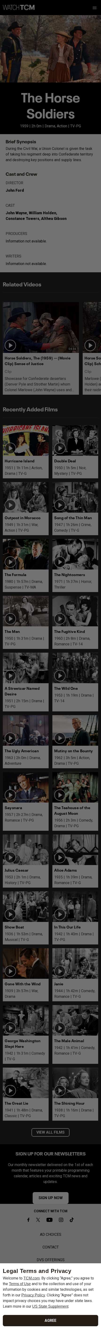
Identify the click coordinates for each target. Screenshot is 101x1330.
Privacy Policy (33, 1295)
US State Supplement (50, 1306)
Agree (50, 1320)
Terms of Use (20, 1284)
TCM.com (31, 1278)
